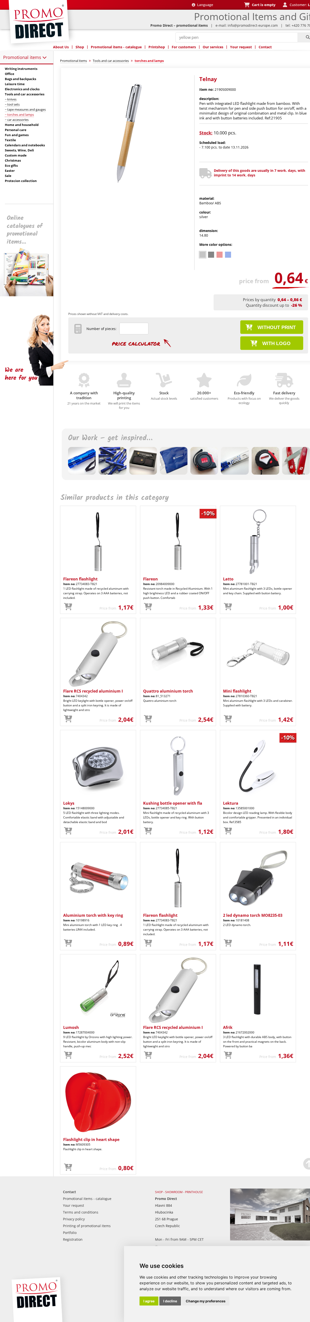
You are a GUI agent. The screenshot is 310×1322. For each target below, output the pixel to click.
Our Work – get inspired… (110, 438)
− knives (10, 99)
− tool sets (12, 104)
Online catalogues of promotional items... (24, 230)
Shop (80, 47)
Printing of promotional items (87, 1225)
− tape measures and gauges (25, 109)
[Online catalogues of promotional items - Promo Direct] (30, 295)
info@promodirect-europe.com (253, 25)
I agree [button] (149, 1301)
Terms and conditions (80, 1212)
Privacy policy (74, 1219)
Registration (73, 1239)
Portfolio (70, 1232)
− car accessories (17, 119)
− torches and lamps (19, 114)
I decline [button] (170, 1301)
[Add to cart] (68, 607)
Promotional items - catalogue (116, 47)
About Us (61, 47)
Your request (241, 47)
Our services (213, 47)
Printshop (156, 47)
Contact (265, 47)
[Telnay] (129, 195)
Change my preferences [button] (205, 1301)
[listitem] (202, 254)
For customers (184, 47)
